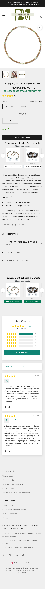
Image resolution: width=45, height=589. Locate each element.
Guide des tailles (36, 101)
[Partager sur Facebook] (12, 225)
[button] (8, 96)
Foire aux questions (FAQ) (12, 484)
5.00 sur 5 (29, 326)
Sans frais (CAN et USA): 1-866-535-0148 (19, 547)
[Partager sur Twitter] (16, 225)
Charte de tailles (8, 480)
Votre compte (7, 505)
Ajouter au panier (22, 137)
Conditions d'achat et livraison (14, 509)
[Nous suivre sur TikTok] (23, 555)
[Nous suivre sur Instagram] (10, 555)
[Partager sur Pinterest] (19, 225)
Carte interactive (8, 488)
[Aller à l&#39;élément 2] (14, 74)
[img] (9, 376)
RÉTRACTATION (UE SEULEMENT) (16, 492)
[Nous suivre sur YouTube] (17, 555)
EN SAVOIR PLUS (33, 4)
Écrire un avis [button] (22, 352)
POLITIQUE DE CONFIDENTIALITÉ (17, 570)
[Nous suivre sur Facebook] (3, 555)
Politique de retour (9, 514)
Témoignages (7, 476)
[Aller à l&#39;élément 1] (6, 74)
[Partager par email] (23, 225)
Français (28, 563)
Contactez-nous (8, 518)
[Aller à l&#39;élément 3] (22, 74)
